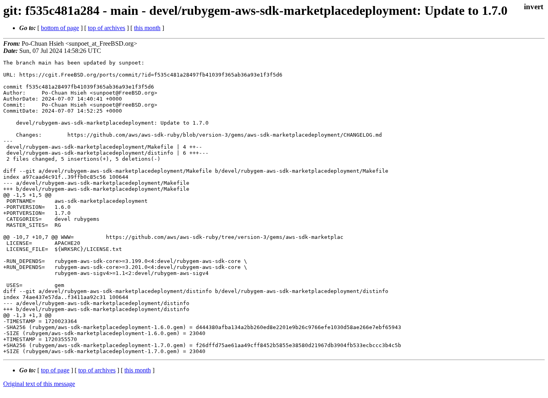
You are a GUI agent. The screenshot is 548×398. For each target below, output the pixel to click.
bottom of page (60, 27)
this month (147, 27)
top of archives (106, 27)
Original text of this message (39, 383)
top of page (55, 370)
